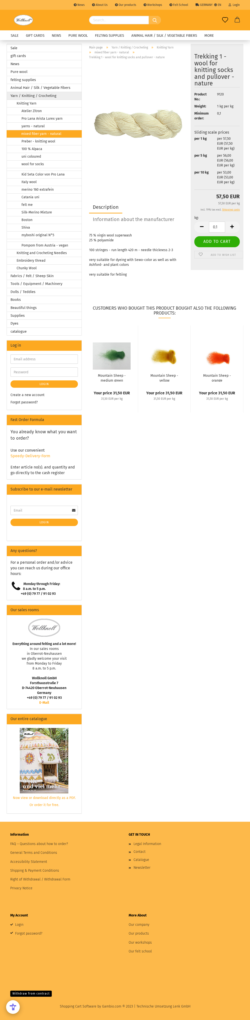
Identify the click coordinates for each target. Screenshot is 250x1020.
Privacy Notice (21, 888)
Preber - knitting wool (38, 141)
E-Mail (44, 703)
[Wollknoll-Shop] (23, 20)
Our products (127, 5)
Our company (139, 925)
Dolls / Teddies (22, 292)
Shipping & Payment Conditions (34, 870)
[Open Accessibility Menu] (13, 1007)
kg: (196, 218)
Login (235, 5)
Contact (140, 852)
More (209, 35)
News (81, 5)
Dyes (14, 323)
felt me (27, 205)
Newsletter (142, 868)
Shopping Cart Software (78, 1006)
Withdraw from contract (31, 993)
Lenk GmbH (181, 1006)
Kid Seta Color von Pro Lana (43, 174)
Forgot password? (24, 402)
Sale (15, 35)
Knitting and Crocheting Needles (42, 253)
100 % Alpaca (31, 149)
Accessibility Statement (28, 862)
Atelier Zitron (31, 111)
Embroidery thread (31, 260)
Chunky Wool (27, 268)
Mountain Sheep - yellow (164, 378)
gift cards (35, 35)
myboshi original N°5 (37, 235)
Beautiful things (23, 307)
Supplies (17, 315)
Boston (26, 220)
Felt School (180, 5)
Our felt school (140, 951)
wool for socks (32, 164)
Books (15, 299)
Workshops (154, 5)
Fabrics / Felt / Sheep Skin (32, 276)
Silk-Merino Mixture (36, 212)
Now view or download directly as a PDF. (44, 798)
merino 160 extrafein (37, 190)
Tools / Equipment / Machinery (36, 283)
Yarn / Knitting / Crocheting (33, 96)
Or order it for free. (44, 805)
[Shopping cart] (237, 20)
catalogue (18, 331)
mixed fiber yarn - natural (41, 134)
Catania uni (30, 197)
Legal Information (147, 844)
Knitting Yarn (26, 103)
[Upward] (236, 1012)
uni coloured (31, 156)
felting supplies (109, 35)
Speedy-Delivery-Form (30, 456)
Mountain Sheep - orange (217, 378)
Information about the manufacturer (133, 219)
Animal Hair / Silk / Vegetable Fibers (164, 35)
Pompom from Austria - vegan (44, 245)
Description (106, 207)
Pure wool (78, 35)
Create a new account (27, 395)
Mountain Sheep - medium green (112, 378)
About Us (101, 5)
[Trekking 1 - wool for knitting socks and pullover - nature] (138, 124)
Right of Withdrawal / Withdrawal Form (40, 879)
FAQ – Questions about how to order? (39, 844)
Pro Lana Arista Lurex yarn (41, 119)
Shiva (25, 227)
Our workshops (140, 942)
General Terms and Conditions (33, 853)
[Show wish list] (225, 20)
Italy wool (29, 182)
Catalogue (141, 860)
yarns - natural (33, 126)
